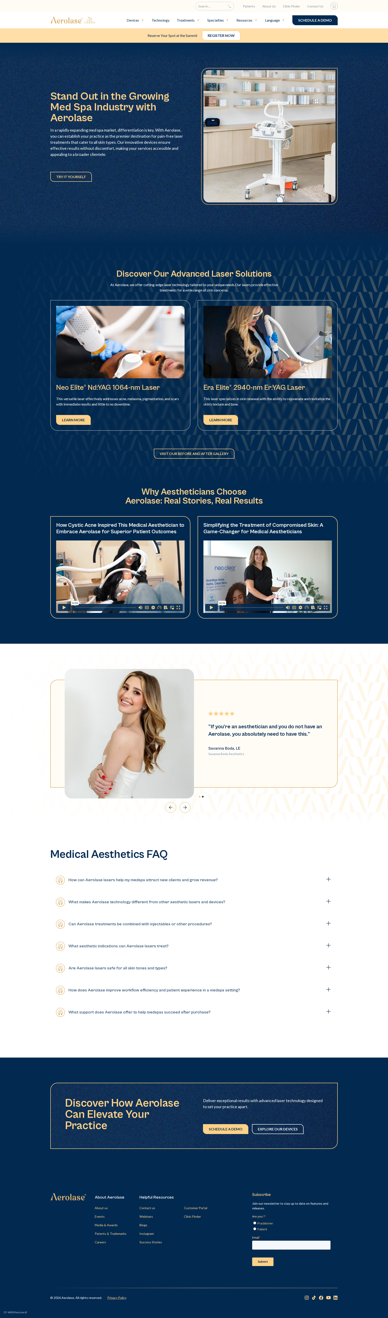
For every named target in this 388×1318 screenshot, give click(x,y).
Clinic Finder (291, 6)
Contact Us (315, 6)
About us (101, 1208)
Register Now (221, 35)
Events (100, 1216)
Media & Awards (106, 1225)
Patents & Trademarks (110, 1233)
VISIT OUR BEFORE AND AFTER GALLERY (194, 453)
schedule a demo (315, 20)
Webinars (146, 1216)
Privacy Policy (116, 1298)
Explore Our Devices (278, 1129)
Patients (249, 6)
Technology (161, 20)
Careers (100, 1242)
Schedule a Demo (225, 1129)
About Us (269, 6)
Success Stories (150, 1242)
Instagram (146, 1233)
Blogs (143, 1225)
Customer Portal (195, 1208)
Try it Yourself (71, 177)
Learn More (73, 420)
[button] (135, 20)
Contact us (147, 1208)
